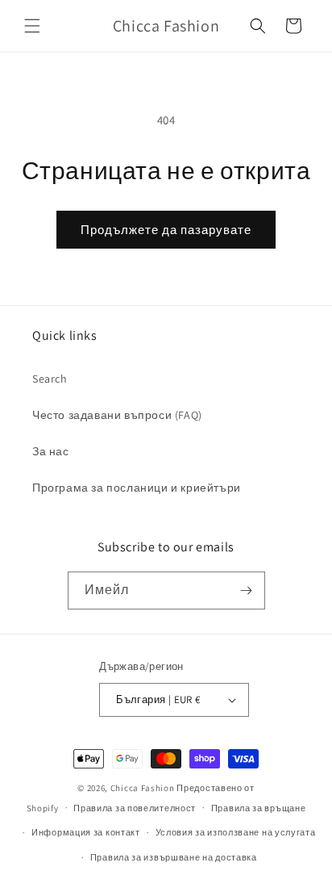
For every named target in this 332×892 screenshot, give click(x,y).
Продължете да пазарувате (166, 229)
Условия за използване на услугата (236, 832)
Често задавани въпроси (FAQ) (117, 415)
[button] (32, 26)
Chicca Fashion (142, 788)
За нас (50, 451)
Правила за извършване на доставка (173, 857)
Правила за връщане (258, 808)
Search (50, 378)
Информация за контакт (85, 832)
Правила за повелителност (134, 808)
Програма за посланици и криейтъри (136, 487)
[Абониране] (246, 590)
